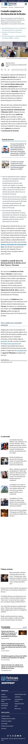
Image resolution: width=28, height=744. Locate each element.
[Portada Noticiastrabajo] (14, 679)
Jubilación (17, 697)
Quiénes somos (5, 716)
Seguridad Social (19, 704)
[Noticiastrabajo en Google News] (20, 736)
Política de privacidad (7, 726)
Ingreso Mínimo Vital (20, 694)
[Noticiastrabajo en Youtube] (18, 736)
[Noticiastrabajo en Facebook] (8, 736)
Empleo (3, 694)
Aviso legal (4, 723)
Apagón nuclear (20, 1)
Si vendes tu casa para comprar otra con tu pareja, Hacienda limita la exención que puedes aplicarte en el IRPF (18, 165)
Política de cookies (6, 721)
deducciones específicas (11, 343)
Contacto (3, 728)
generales (4, 341)
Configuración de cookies (8, 718)
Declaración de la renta (6, 362)
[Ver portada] (10, 3)
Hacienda (3, 708)
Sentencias (4, 697)
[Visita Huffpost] (26, 4)
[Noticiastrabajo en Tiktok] (15, 736)
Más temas (18, 708)
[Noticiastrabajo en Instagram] (13, 736)
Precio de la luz (11, 1)
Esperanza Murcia (10, 63)
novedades (20, 350)
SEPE (16, 706)
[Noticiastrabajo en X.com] (10, 736)
